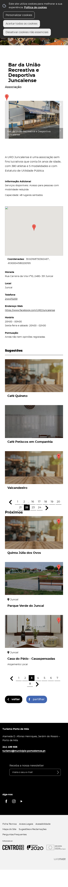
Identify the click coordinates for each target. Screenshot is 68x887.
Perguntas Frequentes (14, 835)
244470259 (11, 299)
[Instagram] (14, 801)
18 (45, 501)
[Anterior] (10, 502)
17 (39, 501)
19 (52, 501)
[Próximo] (47, 508)
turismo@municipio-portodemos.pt (23, 751)
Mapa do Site (9, 829)
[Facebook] (6, 801)
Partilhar (39, 699)
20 (58, 501)
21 (20, 507)
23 (33, 507)
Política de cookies (35, 7)
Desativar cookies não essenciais (27, 32)
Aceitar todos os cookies (21, 23)
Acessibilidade (43, 824)
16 (32, 501)
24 (39, 507)
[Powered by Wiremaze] (60, 859)
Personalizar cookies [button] (19, 15)
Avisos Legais (26, 824)
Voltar (16, 699)
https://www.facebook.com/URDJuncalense (30, 310)
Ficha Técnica (9, 824)
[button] (34, 227)
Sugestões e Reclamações (32, 829)
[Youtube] (21, 801)
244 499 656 (9, 747)
